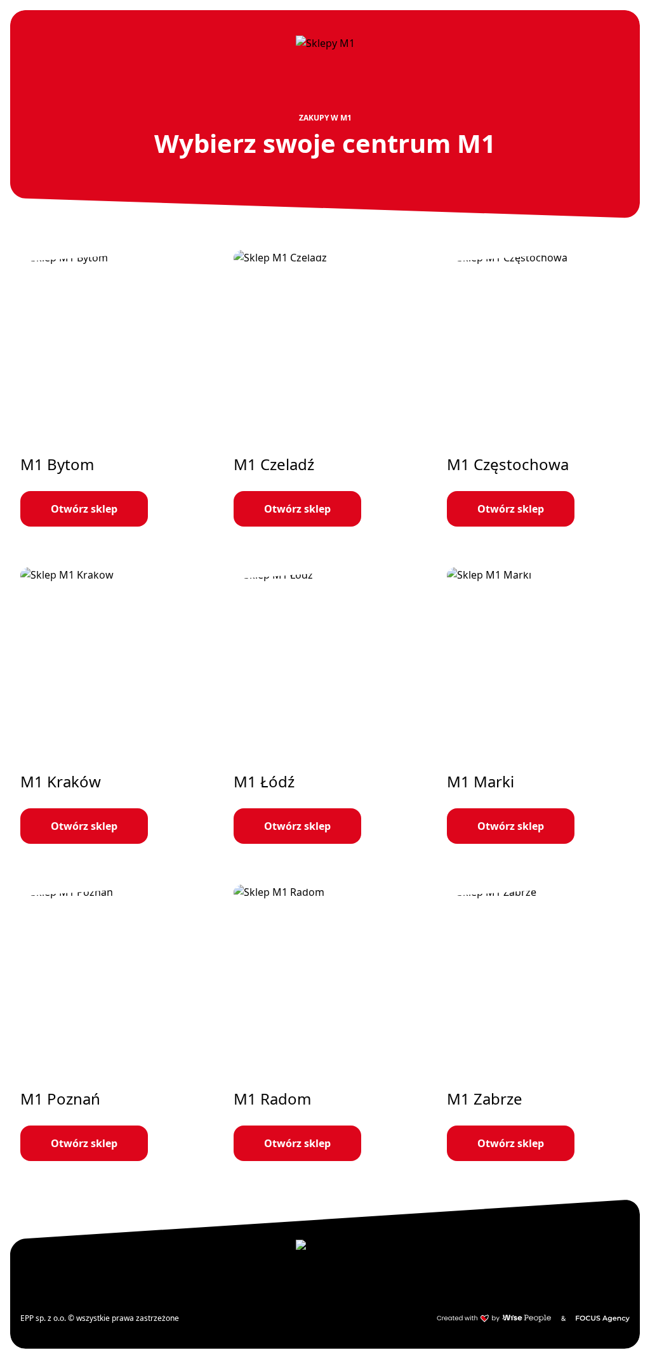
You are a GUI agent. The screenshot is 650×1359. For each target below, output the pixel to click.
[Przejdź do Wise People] (494, 1318)
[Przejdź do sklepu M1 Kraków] (111, 705)
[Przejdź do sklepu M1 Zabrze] (538, 1022)
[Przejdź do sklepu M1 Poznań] (111, 1022)
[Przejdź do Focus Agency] (603, 1318)
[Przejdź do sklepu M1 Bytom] (111, 388)
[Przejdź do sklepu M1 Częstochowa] (538, 388)
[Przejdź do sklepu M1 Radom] (325, 1022)
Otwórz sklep (84, 509)
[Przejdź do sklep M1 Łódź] (325, 705)
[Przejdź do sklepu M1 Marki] (538, 705)
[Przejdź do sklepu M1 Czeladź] (325, 388)
